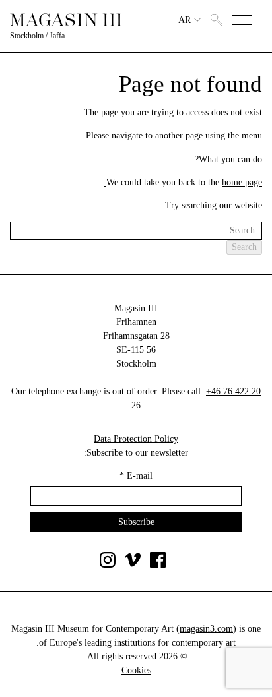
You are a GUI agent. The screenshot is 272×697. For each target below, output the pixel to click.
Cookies (136, 670)
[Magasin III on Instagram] (108, 565)
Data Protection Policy (136, 439)
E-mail (136, 476)
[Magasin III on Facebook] (158, 565)
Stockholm (27, 35)
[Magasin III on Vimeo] (133, 565)
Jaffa (57, 35)
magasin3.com (206, 629)
